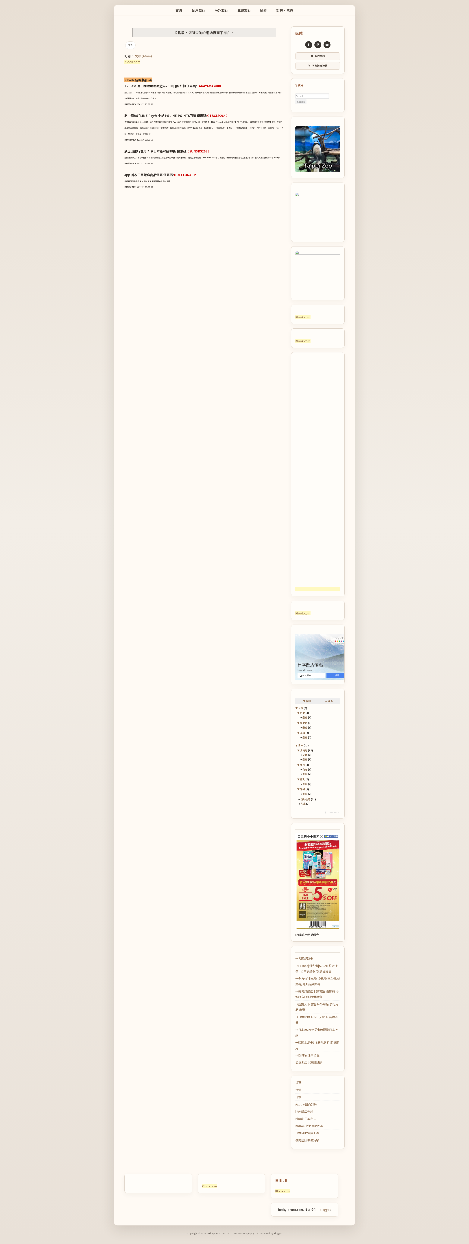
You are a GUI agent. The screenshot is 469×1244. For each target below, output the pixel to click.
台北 (303, 713)
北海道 (304, 750)
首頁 (179, 10)
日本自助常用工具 (307, 1133)
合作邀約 (320, 56)
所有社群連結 (319, 65)
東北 (303, 779)
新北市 (304, 723)
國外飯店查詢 (304, 1111)
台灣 (301, 708)
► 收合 (329, 701)
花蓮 (303, 733)
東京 (303, 765)
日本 (301, 745)
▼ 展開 (307, 701)
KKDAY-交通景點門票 (309, 1126)
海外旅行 (221, 10)
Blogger (325, 1209)
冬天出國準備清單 (307, 1140)
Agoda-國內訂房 (306, 1104)
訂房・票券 (284, 10)
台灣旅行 (198, 10)
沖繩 (303, 789)
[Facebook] (308, 44)
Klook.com (132, 62)
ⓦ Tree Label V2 (332, 812)
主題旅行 (244, 10)
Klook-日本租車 (305, 1118)
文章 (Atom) (143, 56)
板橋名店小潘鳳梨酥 (308, 1062)
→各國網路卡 (304, 958)
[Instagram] (317, 44)
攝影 (263, 10)
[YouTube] (327, 44)
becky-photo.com (216, 1233)
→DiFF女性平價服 (307, 1055)
